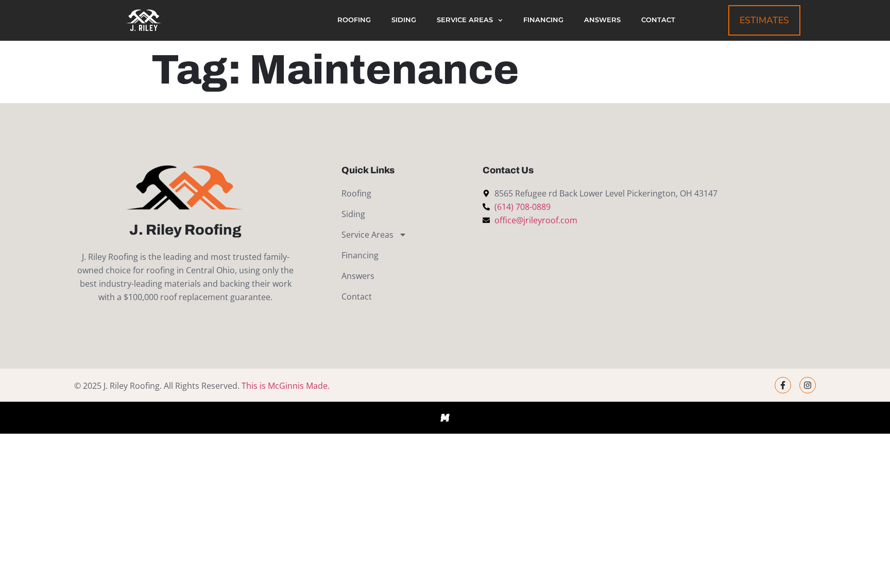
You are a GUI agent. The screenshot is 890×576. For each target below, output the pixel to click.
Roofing (354, 20)
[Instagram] (807, 385)
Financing (543, 20)
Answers (602, 20)
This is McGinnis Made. (286, 385)
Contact (658, 20)
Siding (403, 20)
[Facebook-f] (783, 385)
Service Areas (465, 20)
